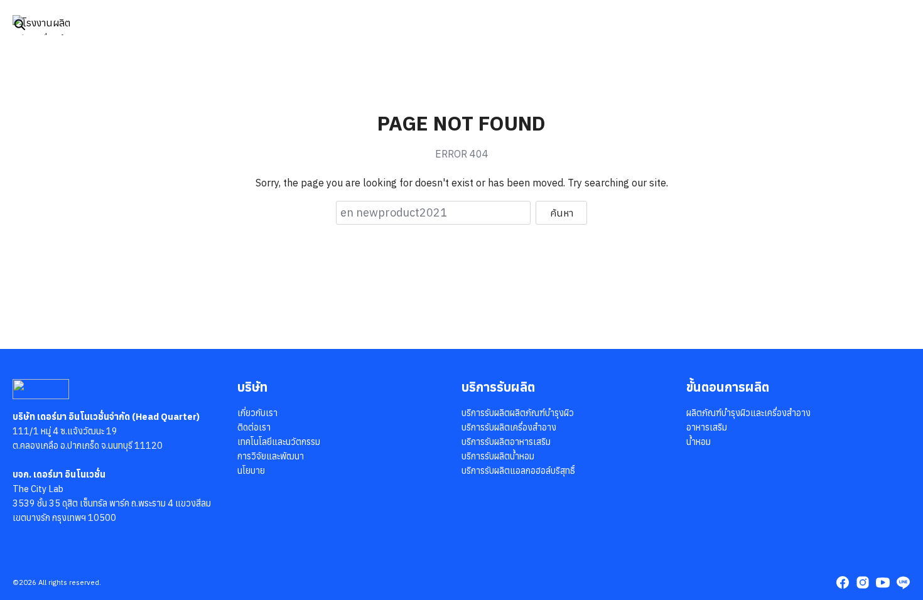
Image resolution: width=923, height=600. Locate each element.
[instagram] (862, 582)
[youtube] (882, 582)
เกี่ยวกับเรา (257, 413)
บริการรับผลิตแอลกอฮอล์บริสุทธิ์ (518, 470)
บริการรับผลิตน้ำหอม (498, 456)
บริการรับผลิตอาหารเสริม (506, 441)
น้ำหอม (698, 441)
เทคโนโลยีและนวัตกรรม (278, 441)
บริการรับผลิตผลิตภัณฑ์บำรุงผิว (518, 413)
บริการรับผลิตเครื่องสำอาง (509, 427)
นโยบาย (251, 470)
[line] (902, 582)
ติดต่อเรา (254, 427)
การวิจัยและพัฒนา (270, 456)
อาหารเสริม (706, 427)
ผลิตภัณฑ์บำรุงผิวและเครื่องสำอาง (748, 413)
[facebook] (842, 582)
